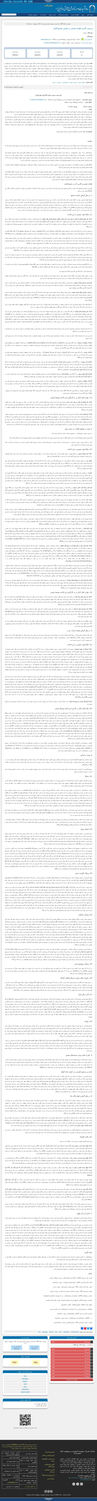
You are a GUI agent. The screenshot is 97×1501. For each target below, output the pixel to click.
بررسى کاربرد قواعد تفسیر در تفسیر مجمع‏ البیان (73, 28)
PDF (14, 1362)
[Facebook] (91, 1328)
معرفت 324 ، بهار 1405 (79, 1344)
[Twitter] (88, 1328)
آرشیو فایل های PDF (48, 1475)
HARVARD (66, 1332)
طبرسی (59, 82)
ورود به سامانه (8, 1)
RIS (39, 1332)
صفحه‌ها (82, 52)
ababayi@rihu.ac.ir (46, 39)
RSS (25, 1)
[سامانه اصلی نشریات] (75, 12)
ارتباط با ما (43, 14)
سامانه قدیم (50, 1478)
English (31, 1)
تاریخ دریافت (60, 52)
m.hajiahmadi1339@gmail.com (52, 43)
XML (36, 1362)
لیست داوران (52, 14)
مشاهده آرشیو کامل (71, 1379)
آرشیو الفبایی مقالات (48, 1455)
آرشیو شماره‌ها (49, 1452)
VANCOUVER (75, 1332)
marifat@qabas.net (12, 1482)
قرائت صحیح (73, 82)
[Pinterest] (85, 1328)
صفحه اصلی (90, 14)
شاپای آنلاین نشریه (16, 1346)
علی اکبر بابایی (88, 39)
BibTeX (51, 1332)
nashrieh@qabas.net (86, 1479)
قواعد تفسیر (81, 82)
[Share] (82, 1328)
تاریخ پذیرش (37, 52)
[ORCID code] (82, 40)
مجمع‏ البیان (65, 82)
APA (56, 1332)
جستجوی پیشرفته (33, 14)
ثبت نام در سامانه (18, 1)
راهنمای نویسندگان (63, 14)
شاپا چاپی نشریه (34, 1346)
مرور (83, 14)
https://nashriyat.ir (74, 1477)
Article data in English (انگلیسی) (14, 87)
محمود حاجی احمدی (86, 43)
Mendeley (45, 1332)
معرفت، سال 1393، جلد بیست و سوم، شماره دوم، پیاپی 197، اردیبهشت (51, 24)
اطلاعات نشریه (75, 14)
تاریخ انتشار (15, 52)
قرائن (53, 82)
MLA (60, 1332)
